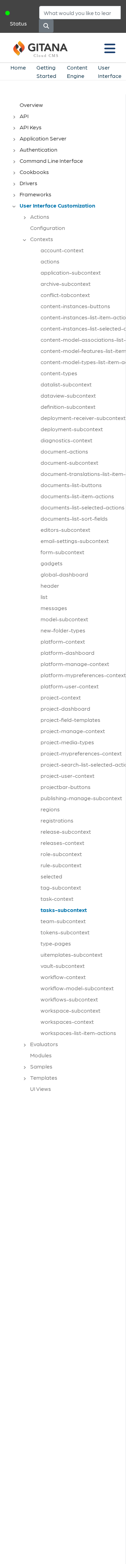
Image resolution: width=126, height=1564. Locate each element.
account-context (62, 250)
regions (50, 809)
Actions (39, 216)
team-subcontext (63, 921)
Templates (43, 1077)
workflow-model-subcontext (77, 988)
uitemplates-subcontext (72, 954)
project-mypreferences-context (81, 753)
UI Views (40, 1088)
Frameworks (35, 194)
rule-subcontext (61, 865)
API (24, 116)
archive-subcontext (66, 283)
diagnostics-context (66, 440)
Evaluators (44, 1044)
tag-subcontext (61, 887)
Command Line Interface (51, 160)
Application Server (43, 138)
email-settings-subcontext (75, 540)
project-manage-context (73, 730)
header (50, 585)
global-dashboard (64, 574)
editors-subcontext (65, 529)
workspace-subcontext (70, 1010)
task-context (57, 898)
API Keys (31, 127)
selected (51, 876)
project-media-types (67, 742)
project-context (61, 697)
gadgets (52, 563)
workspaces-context (67, 1021)
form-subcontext (62, 552)
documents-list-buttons (71, 484)
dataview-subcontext (68, 395)
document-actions (64, 451)
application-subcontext (71, 272)
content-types (59, 373)
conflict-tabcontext (65, 294)
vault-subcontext (63, 965)
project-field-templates (70, 719)
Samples (41, 1066)
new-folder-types (63, 630)
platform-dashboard (67, 652)
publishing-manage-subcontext (81, 798)
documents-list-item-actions (77, 496)
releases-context (62, 842)
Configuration (47, 227)
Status (18, 23)
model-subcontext (64, 619)
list (44, 596)
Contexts (41, 238)
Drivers (28, 183)
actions (50, 261)
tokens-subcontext (65, 932)
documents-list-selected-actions (83, 507)
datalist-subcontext (66, 384)
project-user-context (67, 775)
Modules (41, 1055)
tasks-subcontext (64, 909)
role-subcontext (61, 853)
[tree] (66, 599)
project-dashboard (65, 708)
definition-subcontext (68, 406)
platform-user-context (70, 686)
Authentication (38, 149)
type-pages (56, 943)
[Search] (46, 25)
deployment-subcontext (72, 429)
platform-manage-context (75, 663)
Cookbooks (34, 171)
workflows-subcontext (69, 999)
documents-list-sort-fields (74, 518)
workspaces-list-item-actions (78, 1032)
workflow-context (63, 976)
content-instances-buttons (75, 306)
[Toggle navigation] (110, 48)
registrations (57, 820)
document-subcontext (69, 462)
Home (18, 67)
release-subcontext (66, 831)
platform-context (63, 641)
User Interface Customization (57, 205)
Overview (31, 104)
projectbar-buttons (66, 786)
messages (54, 607)
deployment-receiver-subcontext (83, 417)
